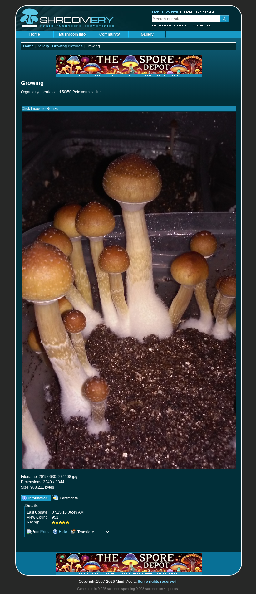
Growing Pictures (67, 46)
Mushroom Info (72, 34)
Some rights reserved (157, 581)
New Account (162, 25)
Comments (69, 498)
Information (38, 498)
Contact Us (202, 25)
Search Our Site (165, 12)
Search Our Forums (199, 12)
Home (34, 34)
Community (109, 34)
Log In (182, 25)
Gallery (147, 34)
